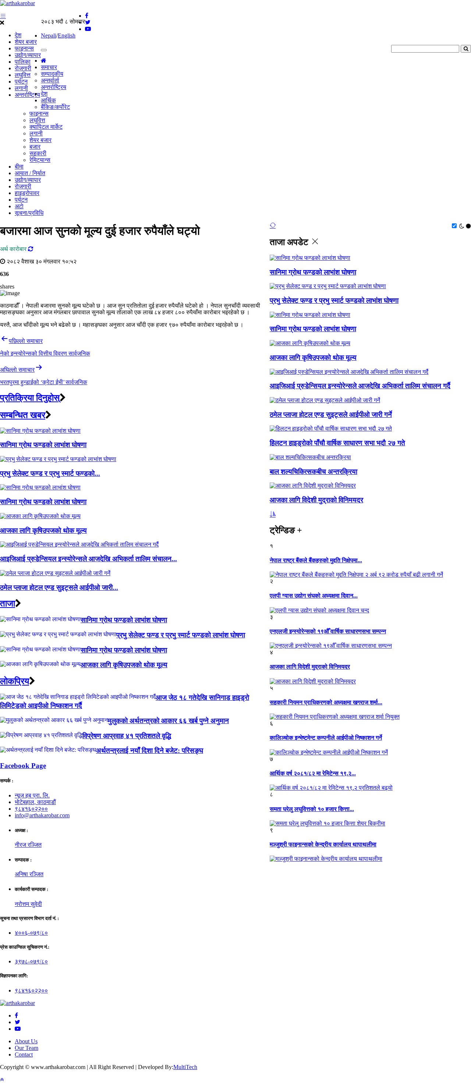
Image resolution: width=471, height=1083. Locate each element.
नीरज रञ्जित (28, 845)
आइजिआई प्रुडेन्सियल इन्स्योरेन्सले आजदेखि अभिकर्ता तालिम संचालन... (88, 559)
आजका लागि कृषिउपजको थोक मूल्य (313, 357)
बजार (34, 147)
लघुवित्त (23, 75)
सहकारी (37, 153)
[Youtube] (18, 1029)
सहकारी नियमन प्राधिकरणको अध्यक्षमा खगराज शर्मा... (326, 702)
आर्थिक (48, 100)
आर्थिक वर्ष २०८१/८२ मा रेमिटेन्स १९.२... (313, 773)
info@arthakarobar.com (42, 815)
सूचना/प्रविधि (29, 213)
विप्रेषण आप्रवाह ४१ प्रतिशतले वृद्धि (126, 736)
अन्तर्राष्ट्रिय (27, 95)
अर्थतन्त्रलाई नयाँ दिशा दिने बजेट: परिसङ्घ (149, 750)
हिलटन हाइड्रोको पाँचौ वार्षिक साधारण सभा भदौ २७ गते (337, 443)
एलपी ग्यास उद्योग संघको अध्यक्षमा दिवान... (314, 595)
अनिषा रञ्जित (29, 874)
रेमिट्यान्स (39, 160)
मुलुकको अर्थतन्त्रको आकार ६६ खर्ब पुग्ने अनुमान (168, 721)
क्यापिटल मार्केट (46, 127)
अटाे (19, 206)
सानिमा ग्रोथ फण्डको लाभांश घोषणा (313, 272)
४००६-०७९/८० (31, 933)
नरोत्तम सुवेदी (28, 904)
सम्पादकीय (52, 74)
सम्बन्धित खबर (22, 415)
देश (18, 35)
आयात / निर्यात (30, 173)
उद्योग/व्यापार (28, 55)
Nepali (48, 35)
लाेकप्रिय (14, 681)
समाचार (49, 67)
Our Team (26, 1048)
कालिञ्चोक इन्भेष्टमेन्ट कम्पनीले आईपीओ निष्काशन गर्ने (326, 738)
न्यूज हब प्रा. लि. (32, 795)
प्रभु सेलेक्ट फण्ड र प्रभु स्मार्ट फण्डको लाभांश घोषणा (334, 300)
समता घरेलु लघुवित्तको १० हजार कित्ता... (312, 809)
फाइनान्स (24, 48)
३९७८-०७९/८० (31, 961)
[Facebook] (16, 1015)
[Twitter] (17, 1022)
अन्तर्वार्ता (50, 80)
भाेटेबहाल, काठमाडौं (35, 802)
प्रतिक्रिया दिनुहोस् (30, 398)
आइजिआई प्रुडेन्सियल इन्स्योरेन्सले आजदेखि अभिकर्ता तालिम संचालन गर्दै (360, 386)
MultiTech (185, 1067)
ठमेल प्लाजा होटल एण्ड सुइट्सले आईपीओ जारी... (59, 587)
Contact (24, 1054)
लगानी (21, 88)
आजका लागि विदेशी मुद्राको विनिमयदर (316, 500)
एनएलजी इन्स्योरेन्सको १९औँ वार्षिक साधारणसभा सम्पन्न (328, 631)
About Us (26, 1041)
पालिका (23, 62)
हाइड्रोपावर (27, 193)
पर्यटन (21, 81)
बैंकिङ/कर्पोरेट (55, 107)
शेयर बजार (26, 42)
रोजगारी (23, 68)
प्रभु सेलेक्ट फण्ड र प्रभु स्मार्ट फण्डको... (50, 473)
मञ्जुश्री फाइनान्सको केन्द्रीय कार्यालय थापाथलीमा (323, 844)
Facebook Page (23, 765)
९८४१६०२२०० (31, 809)
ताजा (7, 603)
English (66, 35)
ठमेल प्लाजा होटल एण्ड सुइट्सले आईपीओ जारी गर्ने (331, 414)
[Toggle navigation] (44, 50)
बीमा (19, 166)
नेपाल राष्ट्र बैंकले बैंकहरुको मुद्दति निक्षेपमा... (316, 560)
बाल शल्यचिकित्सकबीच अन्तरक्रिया (313, 471)
